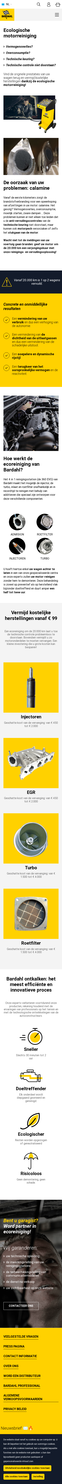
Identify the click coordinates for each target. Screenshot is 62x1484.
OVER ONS (10, 1366)
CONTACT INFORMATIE (20, 1356)
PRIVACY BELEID (15, 1409)
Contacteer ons (21, 1305)
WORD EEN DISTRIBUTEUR (21, 1376)
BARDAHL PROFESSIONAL (21, 1385)
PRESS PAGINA (13, 1346)
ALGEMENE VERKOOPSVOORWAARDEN (22, 1397)
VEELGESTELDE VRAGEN (20, 1336)
